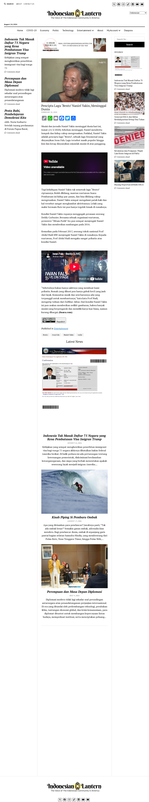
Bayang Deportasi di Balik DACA (129, 184)
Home (20, 30)
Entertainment (84, 30)
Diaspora (128, 30)
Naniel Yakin (68, 335)
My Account (112, 30)
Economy (44, 30)
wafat (80, 335)
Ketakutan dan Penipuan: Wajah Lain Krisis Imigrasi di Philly (128, 152)
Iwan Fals (56, 335)
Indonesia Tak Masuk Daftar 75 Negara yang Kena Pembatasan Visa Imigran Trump (19, 46)
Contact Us (29, 4)
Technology (67, 30)
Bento (45, 335)
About (19, 4)
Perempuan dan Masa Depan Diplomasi (15, 82)
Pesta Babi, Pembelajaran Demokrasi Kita (15, 114)
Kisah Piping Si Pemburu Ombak (74, 517)
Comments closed (13, 72)
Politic (56, 30)
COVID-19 (31, 30)
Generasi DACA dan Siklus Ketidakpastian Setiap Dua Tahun (129, 118)
